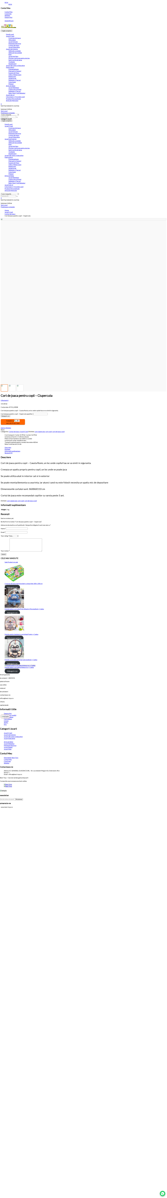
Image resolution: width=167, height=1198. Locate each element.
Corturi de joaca (10, 214)
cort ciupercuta (40, 431)
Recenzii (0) (8, 453)
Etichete (7, 449)
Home (7, 210)
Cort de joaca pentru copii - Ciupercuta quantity (16, 414)
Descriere (8, 447)
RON (6, 2)
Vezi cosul (4, 111)
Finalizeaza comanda (8, 113)
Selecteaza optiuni (14, 638)
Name (3, 528)
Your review (5, 551)
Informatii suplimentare (12, 451)
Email (3, 532)
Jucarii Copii (9, 212)
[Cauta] (17, 117)
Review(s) (4, 400)
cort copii (48, 431)
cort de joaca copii (58, 431)
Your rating (5, 536)
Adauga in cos (5, 416)
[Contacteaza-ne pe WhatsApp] (162, 1193)
